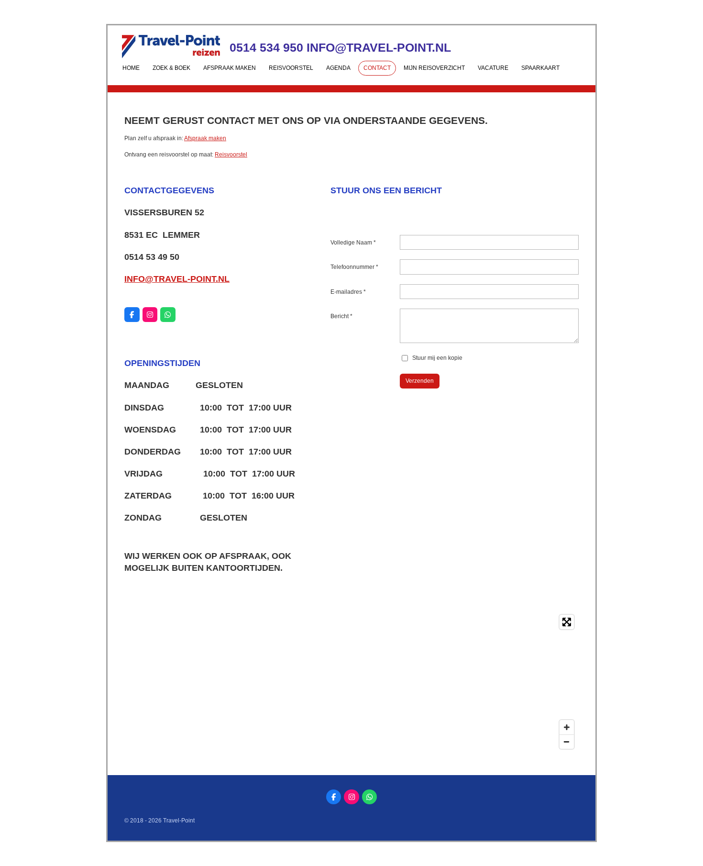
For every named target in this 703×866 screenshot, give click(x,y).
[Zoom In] (567, 727)
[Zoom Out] (567, 741)
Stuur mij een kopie (437, 358)
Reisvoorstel (231, 154)
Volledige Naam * (353, 242)
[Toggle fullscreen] (567, 622)
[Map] (351, 682)
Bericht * (341, 316)
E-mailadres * (348, 292)
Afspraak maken (205, 138)
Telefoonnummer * (354, 267)
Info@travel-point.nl (177, 279)
